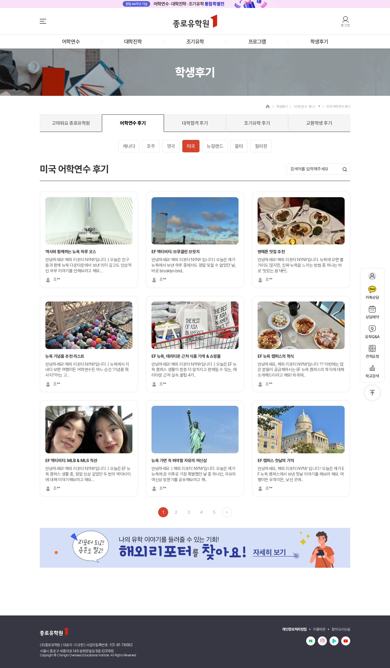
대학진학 (133, 41)
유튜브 (345, 640)
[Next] (227, 512)
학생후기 (319, 41)
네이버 (310, 640)
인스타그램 (322, 640)
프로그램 (257, 41)
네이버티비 (334, 640)
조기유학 (195, 41)
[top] (372, 392)
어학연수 (71, 41)
